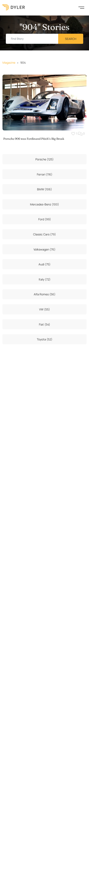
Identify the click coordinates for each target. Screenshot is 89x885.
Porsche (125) (44, 159)
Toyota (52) (44, 339)
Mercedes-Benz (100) (44, 204)
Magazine (8, 62)
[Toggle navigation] (81, 7)
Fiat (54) (44, 324)
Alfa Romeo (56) (44, 294)
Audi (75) (44, 264)
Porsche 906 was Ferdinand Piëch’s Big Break (33, 139)
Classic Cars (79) (44, 234)
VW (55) (44, 309)
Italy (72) (45, 279)
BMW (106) (44, 189)
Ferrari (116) (44, 174)
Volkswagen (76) (44, 249)
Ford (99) (44, 219)
